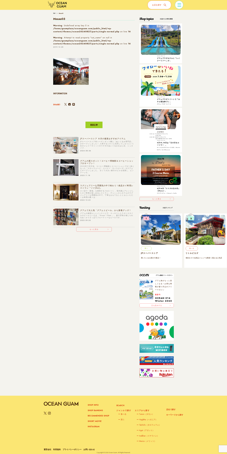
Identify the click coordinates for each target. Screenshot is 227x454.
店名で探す (171, 409)
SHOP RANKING (95, 410)
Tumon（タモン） (145, 414)
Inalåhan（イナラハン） (148, 435)
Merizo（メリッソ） (146, 441)
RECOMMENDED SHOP (98, 415)
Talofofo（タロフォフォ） (149, 425)
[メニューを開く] (179, 5)
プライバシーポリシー (72, 449)
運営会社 (47, 449)
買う (121, 419)
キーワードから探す (174, 414)
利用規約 (57, 449)
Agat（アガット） (145, 430)
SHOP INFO (93, 405)
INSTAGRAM (93, 426)
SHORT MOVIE (95, 421)
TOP (54, 13)
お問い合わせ (89, 449)
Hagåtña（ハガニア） (147, 419)
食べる (122, 414)
